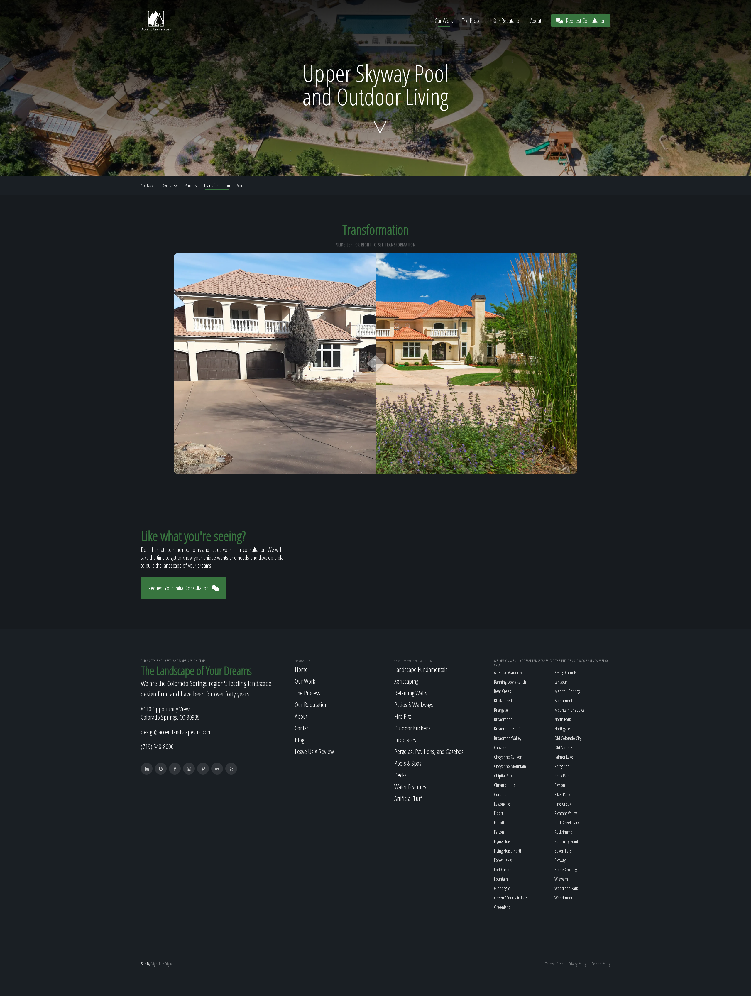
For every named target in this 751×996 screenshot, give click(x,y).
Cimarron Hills (504, 785)
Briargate (501, 710)
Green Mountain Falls (510, 897)
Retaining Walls (410, 692)
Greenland (502, 907)
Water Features (410, 786)
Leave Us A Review (314, 751)
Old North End (565, 747)
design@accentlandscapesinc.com (176, 731)
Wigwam (561, 879)
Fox (161, 964)
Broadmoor (503, 719)
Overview (169, 185)
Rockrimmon (564, 832)
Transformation (217, 185)
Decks (400, 774)
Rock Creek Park (566, 822)
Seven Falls (562, 851)
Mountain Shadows (569, 710)
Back (150, 185)
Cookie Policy (600, 964)
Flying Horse (503, 841)
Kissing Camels (565, 672)
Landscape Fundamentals (421, 669)
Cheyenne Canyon (508, 757)
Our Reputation (507, 21)
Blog (299, 739)
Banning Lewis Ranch (510, 682)
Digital (169, 964)
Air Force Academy (508, 672)
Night (154, 964)
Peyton (559, 785)
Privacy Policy (577, 964)
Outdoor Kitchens (412, 727)
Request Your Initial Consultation (178, 588)
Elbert (498, 813)
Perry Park (561, 775)
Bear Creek (502, 691)
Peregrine (561, 766)
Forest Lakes (503, 860)
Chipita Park (503, 775)
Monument (563, 700)
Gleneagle (502, 888)
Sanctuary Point (566, 841)
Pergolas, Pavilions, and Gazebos (429, 751)
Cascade (500, 747)
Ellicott (499, 822)
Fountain (501, 879)
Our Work (444, 21)
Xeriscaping (406, 681)
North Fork (562, 719)
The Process (473, 21)
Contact (302, 727)
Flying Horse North (508, 851)
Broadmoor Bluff (507, 729)
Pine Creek (562, 804)
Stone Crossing (565, 869)
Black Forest (503, 700)
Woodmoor (563, 897)
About (535, 21)
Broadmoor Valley (507, 738)
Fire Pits (403, 716)
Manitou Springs (567, 691)
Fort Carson (502, 869)
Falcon (499, 832)
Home (301, 669)
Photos (191, 185)
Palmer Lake (563, 757)
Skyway (560, 860)
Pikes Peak (562, 794)
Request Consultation (585, 21)
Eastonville (502, 804)
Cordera (500, 794)
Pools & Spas (407, 763)
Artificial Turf (408, 798)
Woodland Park (566, 888)
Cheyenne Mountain (510, 766)
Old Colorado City (567, 738)
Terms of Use (554, 964)
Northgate (562, 729)
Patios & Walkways (413, 704)
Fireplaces (405, 739)
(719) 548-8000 (157, 746)
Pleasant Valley (565, 813)
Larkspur (560, 682)
